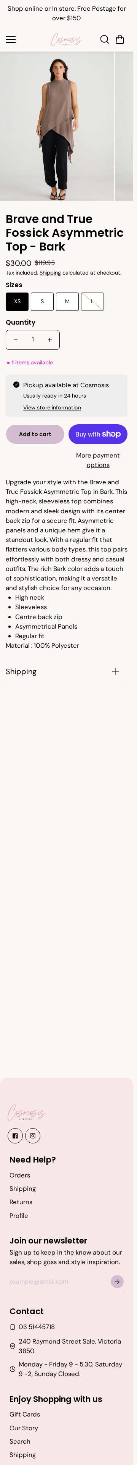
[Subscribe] (117, 1281)
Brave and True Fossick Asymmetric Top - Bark (65, 229)
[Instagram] (32, 1135)
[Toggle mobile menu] (27, 39)
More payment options (98, 456)
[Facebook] (15, 1135)
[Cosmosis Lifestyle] (66, 39)
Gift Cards (25, 1414)
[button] (119, 39)
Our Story (24, 1428)
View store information (52, 403)
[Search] (104, 39)
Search (20, 1441)
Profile (19, 1215)
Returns (21, 1202)
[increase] (49, 335)
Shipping (50, 268)
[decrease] (15, 335)
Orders (20, 1175)
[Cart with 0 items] (119, 39)
